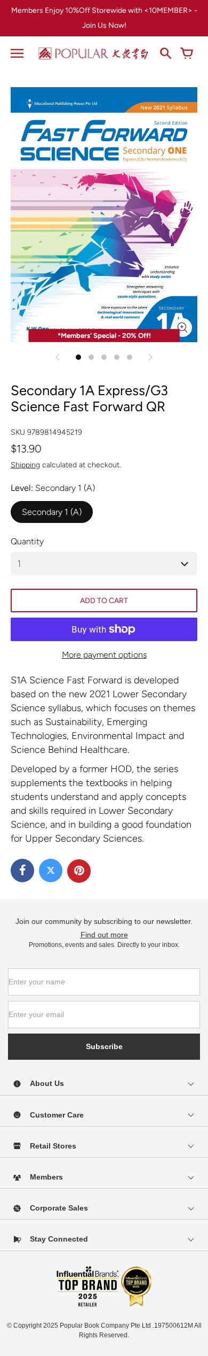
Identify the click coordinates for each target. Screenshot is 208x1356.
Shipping (25, 464)
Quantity (27, 541)
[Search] (165, 53)
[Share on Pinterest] (79, 871)
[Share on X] (50, 870)
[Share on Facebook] (22, 870)
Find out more (104, 934)
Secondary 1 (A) (52, 512)
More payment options (104, 655)
